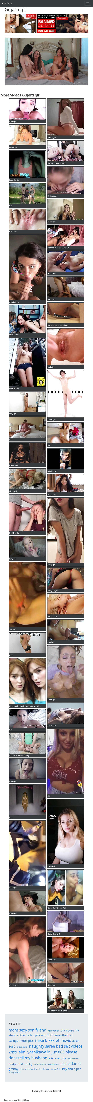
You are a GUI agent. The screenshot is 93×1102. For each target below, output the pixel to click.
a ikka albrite (57, 1058)
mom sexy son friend (27, 1030)
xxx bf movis (59, 1040)
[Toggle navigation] (88, 3)
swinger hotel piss (21, 1041)
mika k (41, 1040)
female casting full (51, 1069)
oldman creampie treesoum (46, 1064)
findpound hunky (20, 1064)
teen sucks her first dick (31, 1069)
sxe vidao (69, 1063)
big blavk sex (73, 1058)
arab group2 (14, 1072)
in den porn (22, 1047)
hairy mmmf (53, 1030)
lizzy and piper (71, 1069)
